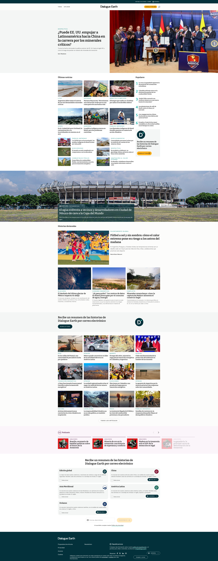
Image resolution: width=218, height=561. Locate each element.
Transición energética (67, 381)
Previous (154, 432)
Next (158, 432)
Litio (60, 98)
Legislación (88, 409)
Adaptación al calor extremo (119, 158)
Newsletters (149, 6)
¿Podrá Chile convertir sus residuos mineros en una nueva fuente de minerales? (149, 100)
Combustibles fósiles (80, 158)
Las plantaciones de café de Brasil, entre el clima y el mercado (147, 108)
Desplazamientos (118, 138)
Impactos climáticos (118, 98)
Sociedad (87, 98)
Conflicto (131, 291)
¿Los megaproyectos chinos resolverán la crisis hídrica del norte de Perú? (148, 116)
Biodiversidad (77, 148)
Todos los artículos (109, 420)
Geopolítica (63, 29)
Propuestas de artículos (65, 544)
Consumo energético (100, 291)
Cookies (60, 554)
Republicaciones (141, 1)
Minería (113, 353)
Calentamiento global (119, 231)
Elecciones (114, 381)
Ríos (59, 353)
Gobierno (87, 126)
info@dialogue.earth (140, 549)
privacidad (105, 557)
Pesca (112, 409)
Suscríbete (123, 520)
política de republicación (139, 547)
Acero (60, 126)
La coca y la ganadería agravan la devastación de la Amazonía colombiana (149, 84)
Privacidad (61, 548)
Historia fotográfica (119, 96)
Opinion (87, 353)
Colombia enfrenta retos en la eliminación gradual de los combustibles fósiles (148, 92)
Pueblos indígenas (117, 126)
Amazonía (73, 439)
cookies (111, 557)
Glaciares (62, 291)
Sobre (149, 1)
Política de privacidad (117, 525)
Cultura (61, 409)
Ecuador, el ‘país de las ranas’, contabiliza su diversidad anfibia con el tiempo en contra (149, 123)
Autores (60, 551)
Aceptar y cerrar (140, 557)
